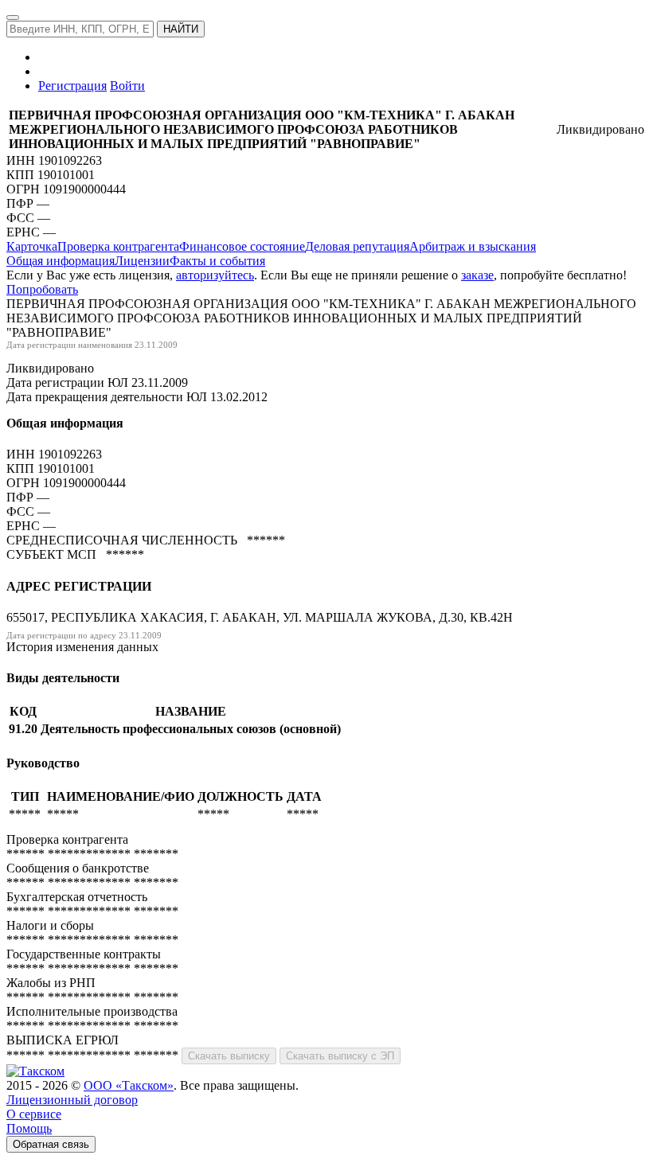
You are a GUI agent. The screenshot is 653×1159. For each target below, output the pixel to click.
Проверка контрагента (118, 246)
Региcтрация (72, 85)
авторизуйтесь (215, 275)
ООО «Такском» (129, 1085)
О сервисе (33, 1114)
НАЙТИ (180, 29)
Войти (127, 85)
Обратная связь (51, 1144)
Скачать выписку (229, 1056)
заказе (477, 275)
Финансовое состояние (242, 246)
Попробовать (42, 289)
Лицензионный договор (72, 1099)
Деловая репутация (357, 246)
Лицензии (142, 260)
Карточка (31, 246)
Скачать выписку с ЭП (340, 1056)
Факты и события (217, 260)
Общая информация (60, 260)
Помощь (29, 1128)
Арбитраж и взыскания (472, 246)
